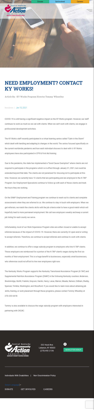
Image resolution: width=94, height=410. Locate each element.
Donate (40, 2)
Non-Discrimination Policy (44, 375)
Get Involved (60, 2)
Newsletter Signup (73, 350)
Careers (80, 2)
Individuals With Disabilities (17, 375)
